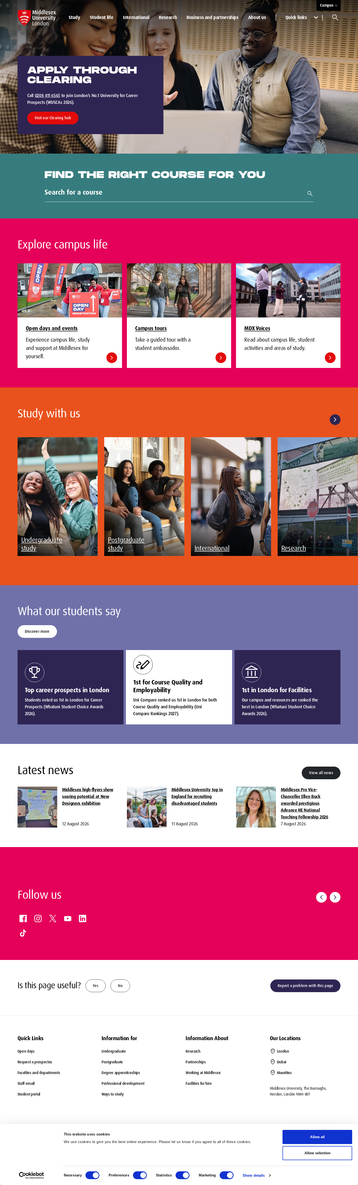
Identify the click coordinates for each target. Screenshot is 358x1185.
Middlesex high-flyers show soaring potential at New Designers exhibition (87, 796)
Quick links (296, 17)
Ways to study (113, 1094)
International (136, 17)
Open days (26, 1051)
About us (257, 17)
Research (168, 17)
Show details (254, 1175)
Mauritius (284, 1072)
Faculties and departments (39, 1072)
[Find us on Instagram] (38, 918)
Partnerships (196, 1062)
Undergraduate (114, 1051)
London (283, 1051)
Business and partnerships (212, 17)
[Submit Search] (308, 193)
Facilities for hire (199, 1083)
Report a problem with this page (305, 985)
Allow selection (317, 1153)
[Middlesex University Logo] (37, 18)
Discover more (37, 631)
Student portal (29, 1094)
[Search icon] (335, 17)
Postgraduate (112, 1062)
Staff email (26, 1083)
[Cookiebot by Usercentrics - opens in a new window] (31, 1175)
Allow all (317, 1137)
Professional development (123, 1083)
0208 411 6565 (47, 96)
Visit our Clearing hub (53, 117)
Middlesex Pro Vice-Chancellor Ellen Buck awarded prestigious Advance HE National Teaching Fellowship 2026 (304, 803)
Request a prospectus (35, 1062)
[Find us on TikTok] (23, 933)
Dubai (281, 1062)
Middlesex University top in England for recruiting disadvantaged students (197, 796)
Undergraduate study (41, 544)
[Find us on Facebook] (23, 918)
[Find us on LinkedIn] (82, 918)
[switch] (140, 1175)
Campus (326, 5)
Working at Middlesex (203, 1072)
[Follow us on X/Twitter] (52, 918)
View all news (321, 772)
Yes (95, 985)
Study (74, 17)
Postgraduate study (126, 544)
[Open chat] (348, 1174)
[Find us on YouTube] (67, 918)
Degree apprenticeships (121, 1072)
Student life (101, 17)
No (120, 985)
